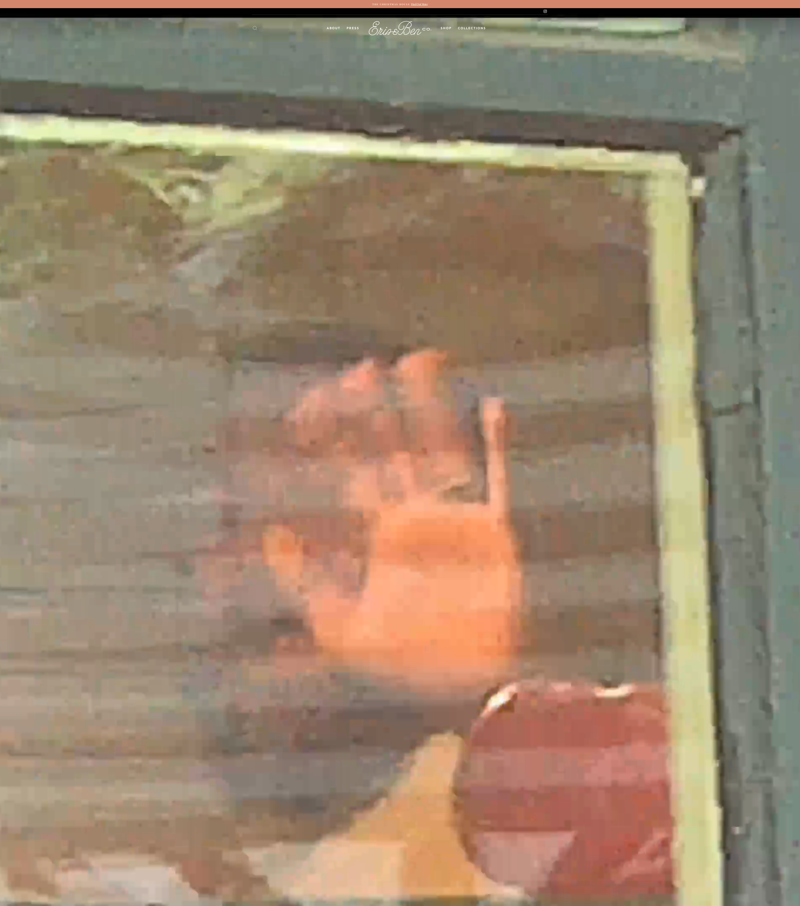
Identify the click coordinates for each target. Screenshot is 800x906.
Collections (472, 28)
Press (353, 28)
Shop (446, 28)
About (333, 28)
